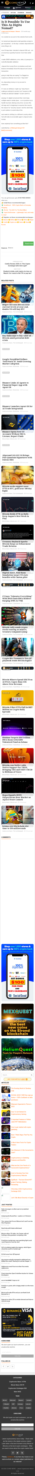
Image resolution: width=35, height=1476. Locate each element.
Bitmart (19, 220)
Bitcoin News (5, 439)
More (17, 1392)
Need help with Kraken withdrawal (11, 1228)
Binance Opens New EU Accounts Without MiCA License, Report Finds (13, 433)
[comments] (8, 130)
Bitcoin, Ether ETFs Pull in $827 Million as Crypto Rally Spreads (17, 709)
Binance (28, 12)
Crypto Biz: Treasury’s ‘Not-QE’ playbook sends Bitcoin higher (17, 659)
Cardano (29, 1400)
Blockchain (6, 349)
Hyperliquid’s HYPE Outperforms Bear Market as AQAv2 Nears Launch (16, 797)
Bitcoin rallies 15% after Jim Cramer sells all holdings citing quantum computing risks (15, 1234)
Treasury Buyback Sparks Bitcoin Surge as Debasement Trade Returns (16, 543)
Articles (5, 1083)
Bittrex (26, 220)
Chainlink (5, 1408)
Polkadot (6, 1404)
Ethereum (21, 12)
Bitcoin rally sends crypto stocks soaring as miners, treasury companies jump (15, 629)
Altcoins (14, 1408)
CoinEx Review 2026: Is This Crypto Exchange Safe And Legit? (17, 265)
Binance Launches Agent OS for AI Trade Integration (17, 407)
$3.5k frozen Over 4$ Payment (10, 1254)
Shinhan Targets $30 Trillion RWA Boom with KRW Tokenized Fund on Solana (16, 739)
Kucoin (3, 224)
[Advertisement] (18, 134)
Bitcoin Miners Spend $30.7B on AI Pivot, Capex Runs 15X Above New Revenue (17, 681)
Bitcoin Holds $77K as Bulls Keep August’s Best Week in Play (15, 516)
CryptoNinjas (6, 586)
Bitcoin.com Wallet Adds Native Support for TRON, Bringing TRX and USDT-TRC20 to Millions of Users (17, 768)
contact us (10, 1457)
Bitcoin (13, 12)
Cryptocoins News (7, 312)
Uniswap (20, 1404)
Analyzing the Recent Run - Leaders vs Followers (16, 1216)
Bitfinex (13, 220)
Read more (29, 244)
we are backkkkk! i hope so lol (10, 1280)
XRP (13, 1404)
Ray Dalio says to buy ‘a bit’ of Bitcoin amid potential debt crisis (16, 337)
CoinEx (6, 222)
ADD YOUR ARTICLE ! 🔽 (17, 1079)
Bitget (31, 220)
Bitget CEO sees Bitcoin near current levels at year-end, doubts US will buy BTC (16, 306)
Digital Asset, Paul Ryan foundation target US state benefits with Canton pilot (15, 574)
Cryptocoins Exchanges (8, 31)
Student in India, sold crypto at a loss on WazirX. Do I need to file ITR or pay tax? (17, 272)
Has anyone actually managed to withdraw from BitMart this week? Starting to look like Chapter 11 (16, 1260)
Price (21, 1408)
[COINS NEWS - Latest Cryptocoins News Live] (15, 3)
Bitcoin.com (6, 417)
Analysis (28, 1408)
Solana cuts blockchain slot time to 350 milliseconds (15, 827)
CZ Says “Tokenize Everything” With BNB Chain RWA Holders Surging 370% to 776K (17, 598)
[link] (2, 130)
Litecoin (28, 1404)
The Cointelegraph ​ (8, 287)
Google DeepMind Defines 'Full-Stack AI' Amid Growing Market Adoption (16, 361)
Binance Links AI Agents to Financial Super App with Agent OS (15, 385)
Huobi (27, 222)
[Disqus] (17, 866)
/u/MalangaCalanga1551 (17, 128)
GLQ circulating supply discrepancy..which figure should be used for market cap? (16, 1248)
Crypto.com (13, 222)
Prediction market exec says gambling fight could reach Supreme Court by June (16, 1241)
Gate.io (21, 222)
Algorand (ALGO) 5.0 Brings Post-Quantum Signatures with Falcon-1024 (17, 457)
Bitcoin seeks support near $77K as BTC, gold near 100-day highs (17, 488)
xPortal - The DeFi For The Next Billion (15, 210)
